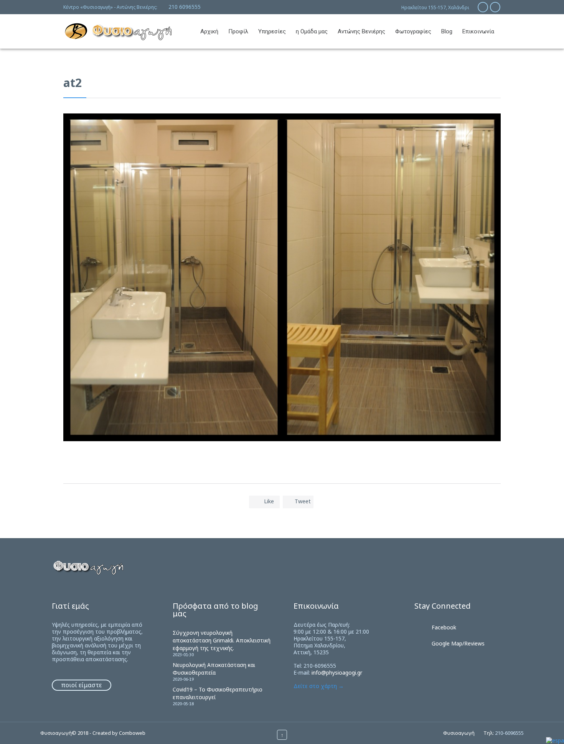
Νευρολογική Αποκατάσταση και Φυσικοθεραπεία (214, 668)
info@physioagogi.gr (337, 672)
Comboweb (132, 732)
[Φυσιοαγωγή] (118, 31)
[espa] (555, 740)
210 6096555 (184, 6)
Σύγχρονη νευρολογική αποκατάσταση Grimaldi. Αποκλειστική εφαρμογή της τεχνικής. (221, 640)
